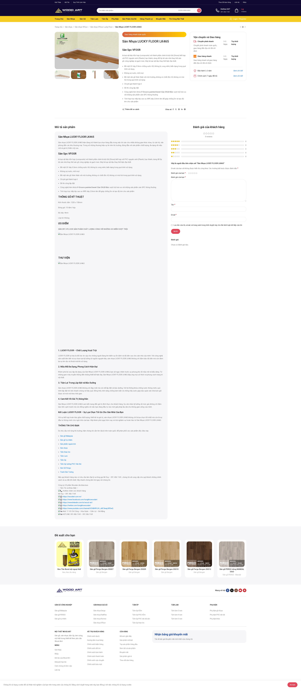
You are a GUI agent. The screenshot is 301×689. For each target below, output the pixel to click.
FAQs (57, 654)
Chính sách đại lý (93, 636)
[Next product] (245, 27)
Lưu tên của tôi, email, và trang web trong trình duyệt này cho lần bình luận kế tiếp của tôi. (208, 225)
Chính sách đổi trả (93, 648)
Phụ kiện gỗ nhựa (216, 611)
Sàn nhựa (68, 27)
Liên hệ (57, 670)
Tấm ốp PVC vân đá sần (141, 619)
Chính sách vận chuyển (95, 660)
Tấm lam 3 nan (176, 611)
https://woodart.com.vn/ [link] (72, 497)
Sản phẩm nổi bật (126, 640)
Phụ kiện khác (215, 619)
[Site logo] (69, 10)
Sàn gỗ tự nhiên (66, 440)
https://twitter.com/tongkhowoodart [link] (77, 505)
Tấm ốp (63, 460)
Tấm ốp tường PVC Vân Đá (70, 464)
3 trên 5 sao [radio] (193, 173)
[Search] (199, 10)
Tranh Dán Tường (66, 472)
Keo (63, 572)
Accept (292, 685)
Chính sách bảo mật (94, 664)
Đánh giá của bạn (178, 173)
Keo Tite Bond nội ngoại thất (69, 569)
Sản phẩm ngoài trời (68, 444)
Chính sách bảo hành (95, 652)
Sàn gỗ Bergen (101, 572)
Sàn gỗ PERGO (60, 615)
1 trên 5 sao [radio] (189, 173)
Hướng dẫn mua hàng (95, 640)
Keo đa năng (71, 572)
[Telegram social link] (184, 109)
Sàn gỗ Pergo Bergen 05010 (166, 569)
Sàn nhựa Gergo (99, 611)
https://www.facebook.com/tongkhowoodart (80, 499)
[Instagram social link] (236, 590)
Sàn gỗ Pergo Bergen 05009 (134, 569)
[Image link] (69, 590)
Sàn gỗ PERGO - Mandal (232, 575)
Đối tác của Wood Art (62, 658)
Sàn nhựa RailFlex (100, 615)
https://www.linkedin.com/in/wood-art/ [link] (78, 502)
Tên (173, 205)
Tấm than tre (65, 452)
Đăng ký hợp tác (60, 662)
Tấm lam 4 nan (176, 615)
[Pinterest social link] (178, 109)
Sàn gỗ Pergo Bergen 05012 (199, 569)
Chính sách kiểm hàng (95, 644)
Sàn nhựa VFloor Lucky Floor (101, 27)
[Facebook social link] (173, 109)
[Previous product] (240, 27)
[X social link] (175, 109)
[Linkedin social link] (181, 109)
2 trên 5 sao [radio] (191, 173)
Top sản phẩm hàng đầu (129, 644)
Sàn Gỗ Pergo (65, 468)
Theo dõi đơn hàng (126, 660)
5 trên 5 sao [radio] (196, 173)
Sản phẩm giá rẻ (126, 656)
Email (173, 215)
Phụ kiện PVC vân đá (217, 615)
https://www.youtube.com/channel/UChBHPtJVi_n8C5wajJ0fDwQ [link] (88, 508)
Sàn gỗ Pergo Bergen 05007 (101, 569)
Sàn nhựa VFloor (81, 27)
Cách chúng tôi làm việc (63, 666)
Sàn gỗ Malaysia (66, 436)
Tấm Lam (64, 456)
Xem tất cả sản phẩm (128, 648)
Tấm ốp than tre (138, 623)
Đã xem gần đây (126, 636)
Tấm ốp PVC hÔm (139, 615)
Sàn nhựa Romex (99, 619)
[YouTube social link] (240, 590)
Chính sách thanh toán (95, 656)
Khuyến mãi (124, 652)
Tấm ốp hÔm (137, 611)
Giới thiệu (58, 650)
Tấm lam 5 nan (176, 619)
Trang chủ (58, 27)
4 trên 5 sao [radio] (195, 173)
